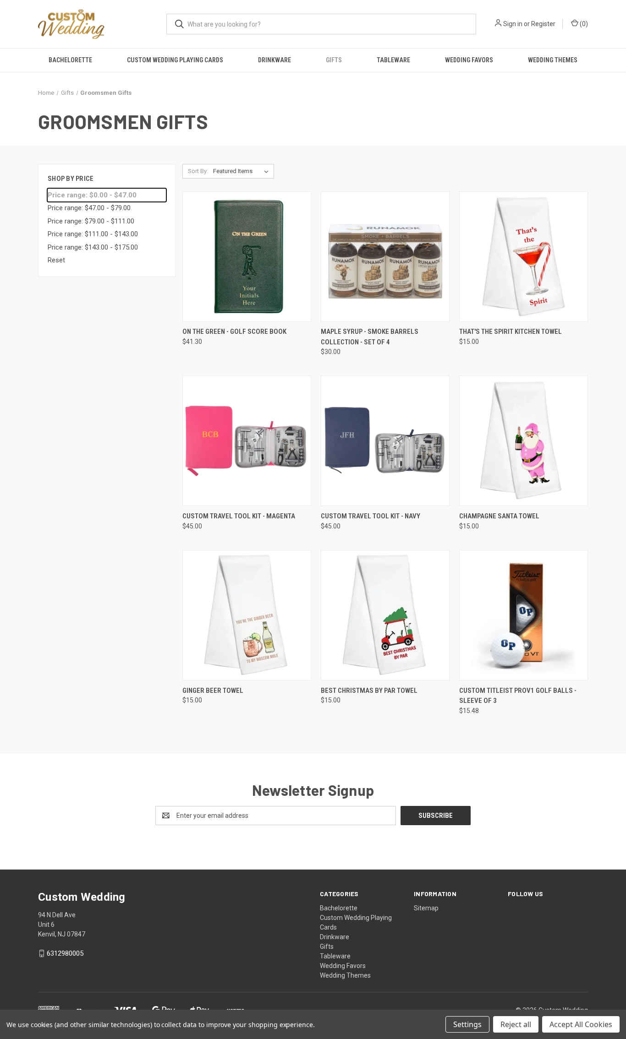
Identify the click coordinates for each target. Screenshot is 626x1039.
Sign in (512, 23)
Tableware (393, 60)
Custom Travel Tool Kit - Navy (370, 516)
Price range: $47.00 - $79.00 (89, 208)
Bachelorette (70, 60)
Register (543, 23)
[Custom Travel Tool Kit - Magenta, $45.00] (246, 440)
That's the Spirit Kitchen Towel (510, 331)
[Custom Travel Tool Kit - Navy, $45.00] (385, 440)
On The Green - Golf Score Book (234, 331)
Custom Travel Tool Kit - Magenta (238, 516)
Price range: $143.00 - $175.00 (93, 247)
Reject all (515, 1024)
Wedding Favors (469, 60)
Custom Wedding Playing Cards (175, 60)
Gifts (334, 60)
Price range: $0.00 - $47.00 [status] (92, 195)
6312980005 (65, 953)
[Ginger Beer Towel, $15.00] (246, 615)
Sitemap (426, 908)
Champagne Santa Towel (499, 516)
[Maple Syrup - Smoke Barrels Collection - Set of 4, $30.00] (385, 256)
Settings (467, 1024)
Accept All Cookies (580, 1024)
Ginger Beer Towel (212, 690)
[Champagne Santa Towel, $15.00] (523, 440)
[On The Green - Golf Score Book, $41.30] (246, 256)
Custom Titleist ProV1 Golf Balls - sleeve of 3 (518, 695)
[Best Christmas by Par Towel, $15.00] (385, 615)
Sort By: (198, 171)
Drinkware (274, 60)
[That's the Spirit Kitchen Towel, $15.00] (523, 256)
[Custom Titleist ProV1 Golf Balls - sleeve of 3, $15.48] (523, 615)
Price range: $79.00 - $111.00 (91, 221)
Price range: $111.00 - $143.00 (93, 234)
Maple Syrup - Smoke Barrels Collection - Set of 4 (369, 336)
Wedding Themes (552, 60)
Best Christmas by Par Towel (369, 690)
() (583, 23)
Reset (56, 260)
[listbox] (243, 171)
